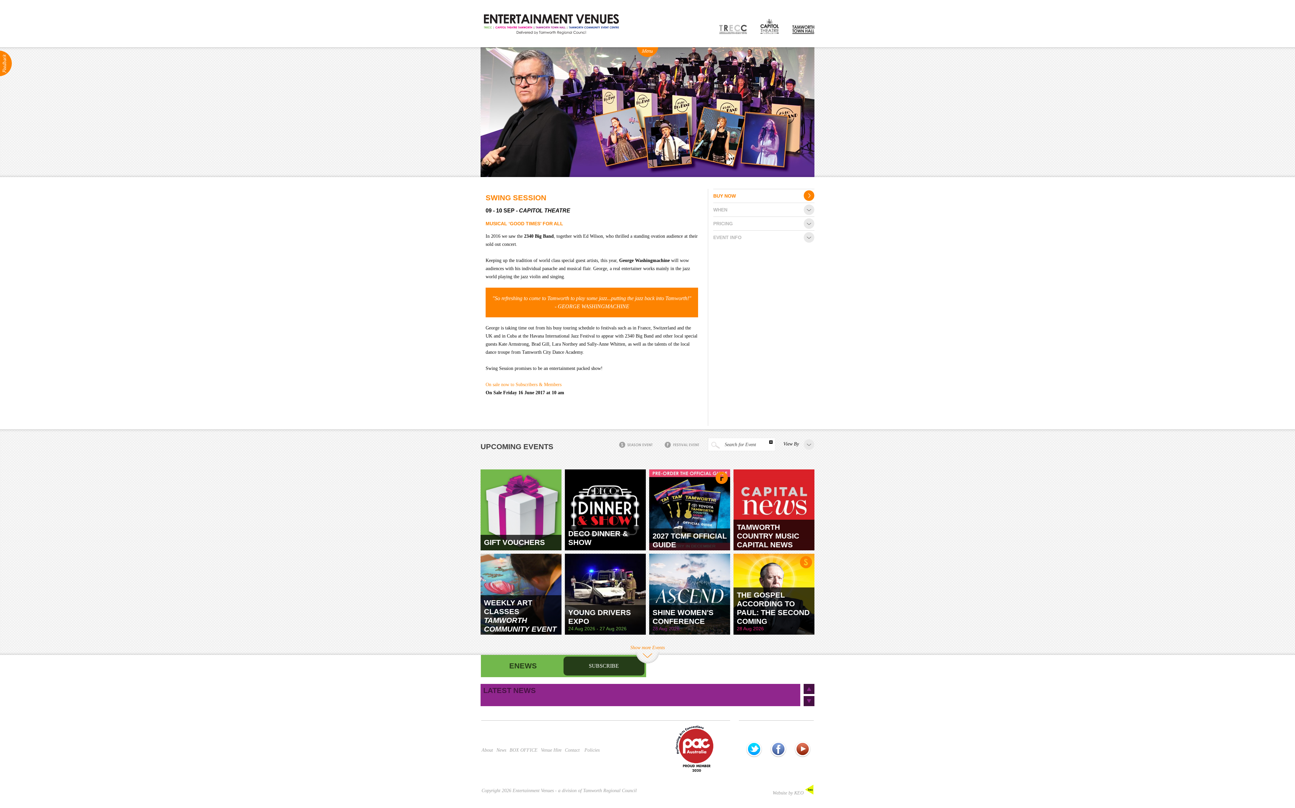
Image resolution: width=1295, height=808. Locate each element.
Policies (592, 750)
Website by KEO (789, 793)
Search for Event (739, 444)
